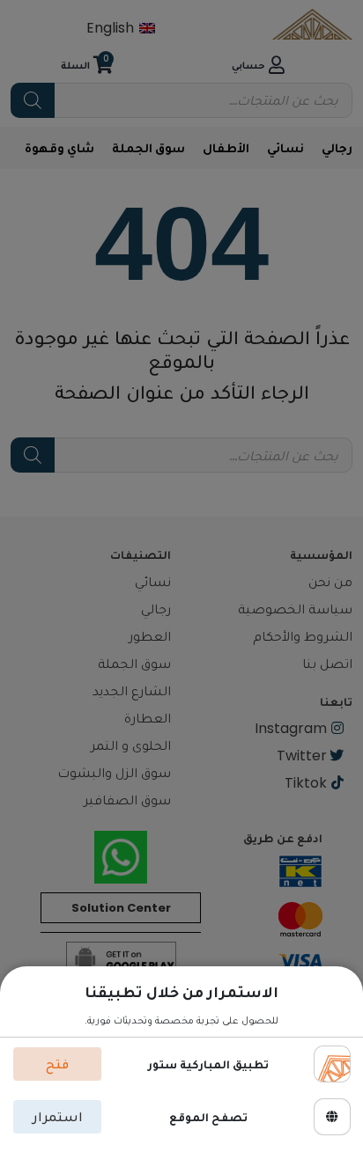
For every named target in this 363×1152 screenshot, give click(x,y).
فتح (57, 1063)
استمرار (58, 1116)
